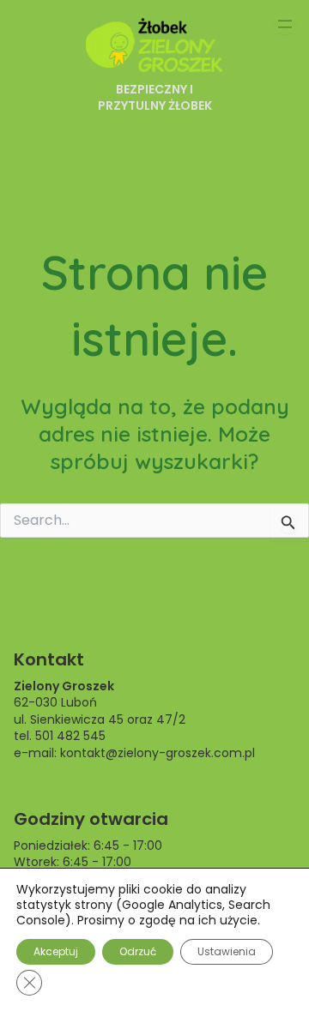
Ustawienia (226, 951)
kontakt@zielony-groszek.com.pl (157, 752)
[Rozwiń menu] (285, 24)
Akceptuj (55, 951)
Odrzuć (137, 951)
